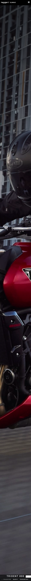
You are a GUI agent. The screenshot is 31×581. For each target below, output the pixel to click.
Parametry (24, 579)
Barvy (15, 579)
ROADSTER (7, 579)
